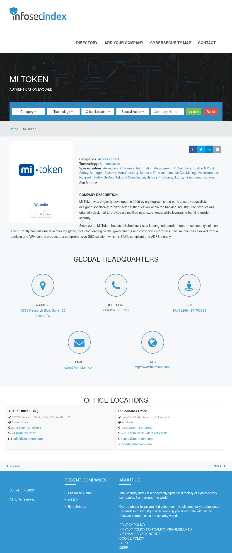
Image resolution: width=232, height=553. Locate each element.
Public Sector (103, 177)
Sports (178, 177)
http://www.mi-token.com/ (153, 367)
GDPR (123, 547)
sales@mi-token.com (79, 367)
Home (14, 128)
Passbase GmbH (80, 493)
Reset (211, 111)
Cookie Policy (131, 538)
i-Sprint (15, 466)
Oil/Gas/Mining (185, 172)
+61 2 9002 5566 (156, 433)
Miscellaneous (208, 172)
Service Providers (159, 177)
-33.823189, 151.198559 (136, 427)
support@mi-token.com (135, 444)
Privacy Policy (132, 524)
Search (193, 111)
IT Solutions (182, 168)
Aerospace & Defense (118, 168)
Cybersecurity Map (170, 42)
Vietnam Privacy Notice (139, 533)
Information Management (154, 168)
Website (41, 204)
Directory (87, 42)
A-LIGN (73, 499)
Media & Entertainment (156, 172)
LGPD (123, 543)
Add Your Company (123, 42)
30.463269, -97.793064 (189, 310)
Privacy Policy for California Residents (155, 529)
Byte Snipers (77, 506)
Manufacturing (128, 172)
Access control (108, 159)
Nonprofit (85, 177)
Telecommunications (199, 177)
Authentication (110, 163)
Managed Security (103, 172)
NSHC (218, 466)
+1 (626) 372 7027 (116, 309)
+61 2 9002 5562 (133, 433)
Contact (207, 42)
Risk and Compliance (130, 177)
